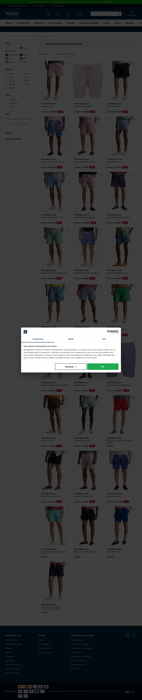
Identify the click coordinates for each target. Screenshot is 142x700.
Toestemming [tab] (37, 339)
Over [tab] (104, 339)
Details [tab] (71, 339)
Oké (102, 367)
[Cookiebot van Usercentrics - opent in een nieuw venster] (108, 331)
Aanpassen (69, 367)
